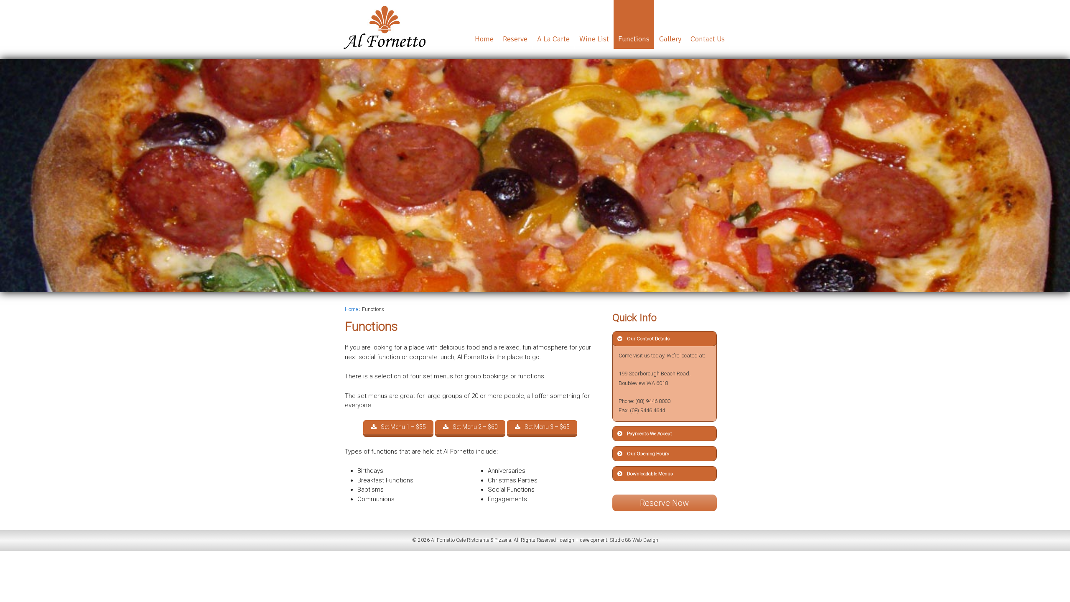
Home (484, 38)
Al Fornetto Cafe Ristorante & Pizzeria (470, 540)
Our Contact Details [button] (648, 339)
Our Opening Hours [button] (648, 454)
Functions (634, 38)
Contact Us (707, 38)
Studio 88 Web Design (634, 540)
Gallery (670, 38)
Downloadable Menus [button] (650, 474)
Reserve (515, 38)
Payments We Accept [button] (649, 433)
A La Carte (553, 38)
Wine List (594, 38)
